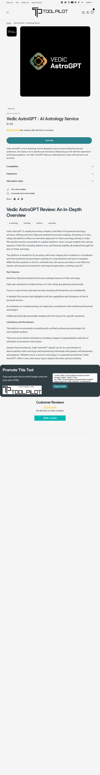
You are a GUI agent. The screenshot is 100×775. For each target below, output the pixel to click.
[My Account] (88, 12)
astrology (27, 223)
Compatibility (12, 166)
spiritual (39, 223)
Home (9, 23)
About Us (10, 3)
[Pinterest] (75, 2)
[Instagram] (68, 2)
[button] (13, 130)
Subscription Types (15, 181)
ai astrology (13, 223)
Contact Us (25, 3)
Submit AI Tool (37, 3)
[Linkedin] (82, 2)
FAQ (17, 3)
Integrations (12, 174)
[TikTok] (79, 2)
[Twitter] (65, 2)
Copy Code (60, 386)
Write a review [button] (50, 418)
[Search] (83, 12)
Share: (9, 199)
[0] (91, 12)
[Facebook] (62, 2)
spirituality (52, 223)
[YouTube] (72, 2)
